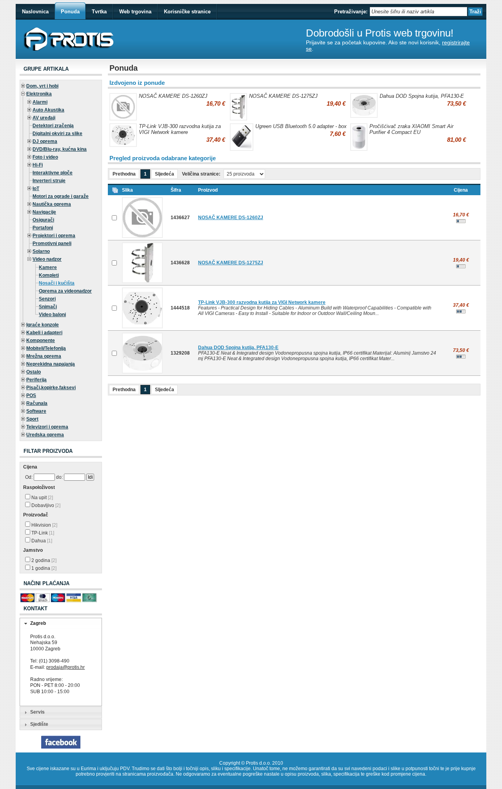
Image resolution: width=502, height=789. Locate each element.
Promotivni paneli (52, 243)
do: (59, 477)
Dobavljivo (45, 505)
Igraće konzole (42, 325)
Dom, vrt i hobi (42, 86)
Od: (29, 477)
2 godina (43, 560)
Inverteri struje (49, 180)
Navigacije (44, 212)
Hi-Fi (38, 165)
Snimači (48, 306)
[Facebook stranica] (60, 747)
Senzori (47, 299)
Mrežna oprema (43, 356)
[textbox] (418, 11)
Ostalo (33, 372)
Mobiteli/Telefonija (46, 348)
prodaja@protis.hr (65, 667)
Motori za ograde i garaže (61, 196)
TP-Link (42, 533)
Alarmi (40, 102)
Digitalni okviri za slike (57, 133)
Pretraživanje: (350, 12)
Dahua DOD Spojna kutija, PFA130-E (422, 96)
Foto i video (45, 157)
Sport (32, 419)
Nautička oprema (52, 204)
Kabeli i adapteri (44, 332)
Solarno (41, 251)
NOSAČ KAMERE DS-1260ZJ (173, 96)
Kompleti (49, 275)
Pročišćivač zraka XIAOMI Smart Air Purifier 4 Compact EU (411, 129)
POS (31, 395)
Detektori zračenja (53, 125)
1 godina (43, 568)
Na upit (41, 497)
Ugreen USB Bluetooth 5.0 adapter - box (301, 126)
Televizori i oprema (47, 427)
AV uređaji (44, 118)
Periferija (36, 380)
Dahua (41, 541)
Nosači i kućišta (57, 283)
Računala (36, 403)
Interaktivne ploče (53, 173)
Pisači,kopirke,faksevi (51, 387)
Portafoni (43, 228)
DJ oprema (45, 141)
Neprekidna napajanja (50, 364)
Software (36, 411)
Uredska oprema (45, 435)
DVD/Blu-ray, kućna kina (60, 149)
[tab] (61, 624)
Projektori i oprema (54, 235)
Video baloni (52, 314)
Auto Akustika (48, 110)
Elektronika (39, 94)
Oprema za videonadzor (65, 291)
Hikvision (43, 525)
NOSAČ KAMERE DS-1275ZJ (283, 96)
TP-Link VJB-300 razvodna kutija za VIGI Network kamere (180, 129)
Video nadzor (47, 259)
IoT (36, 188)
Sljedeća (164, 174)
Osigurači (43, 220)
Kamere (48, 267)
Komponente (40, 340)
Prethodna (124, 174)
